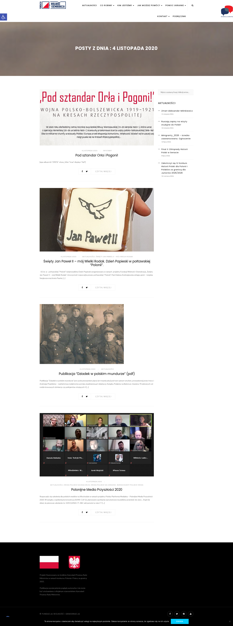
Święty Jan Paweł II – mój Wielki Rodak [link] (114, 257)
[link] (3, 16)
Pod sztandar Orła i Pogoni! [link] (96, 155)
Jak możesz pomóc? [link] (149, 5)
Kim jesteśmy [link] (125, 5)
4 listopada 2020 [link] (89, 151)
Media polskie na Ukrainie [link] (103, 485)
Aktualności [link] (89, 5)
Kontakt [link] (162, 16)
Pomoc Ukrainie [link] (174, 5)
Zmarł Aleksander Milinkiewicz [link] (177, 111)
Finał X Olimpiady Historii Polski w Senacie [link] (174, 151)
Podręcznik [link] (179, 16)
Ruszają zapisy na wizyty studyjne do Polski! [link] (174, 123)
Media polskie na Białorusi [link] (77, 485)
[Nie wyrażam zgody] (229, 621)
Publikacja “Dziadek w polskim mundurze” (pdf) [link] (97, 374)
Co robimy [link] (106, 5)
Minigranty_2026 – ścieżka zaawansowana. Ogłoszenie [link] (176, 137)
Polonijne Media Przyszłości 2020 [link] (96, 489)
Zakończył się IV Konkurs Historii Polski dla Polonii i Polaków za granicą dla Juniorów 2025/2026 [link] (174, 168)
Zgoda (179, 621)
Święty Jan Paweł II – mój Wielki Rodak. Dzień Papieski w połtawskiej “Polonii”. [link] (96, 263)
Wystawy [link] (107, 151)
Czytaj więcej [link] (103, 171)
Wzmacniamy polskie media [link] (130, 485)
